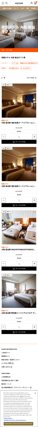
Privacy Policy (8, 418)
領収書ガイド (5, 356)
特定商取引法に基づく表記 (9, 380)
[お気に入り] (34, 85)
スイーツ (16, 8)
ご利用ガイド (5, 353)
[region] (19, 408)
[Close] (35, 393)
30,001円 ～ (27, 68)
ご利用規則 (4, 377)
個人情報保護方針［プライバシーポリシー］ (15, 387)
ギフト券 (9, 50)
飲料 (28, 8)
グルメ (22, 8)
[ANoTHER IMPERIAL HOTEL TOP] (19, 3)
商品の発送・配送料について (10, 360)
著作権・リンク (6, 384)
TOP (2, 50)
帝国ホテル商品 (7, 8)
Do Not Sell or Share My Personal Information (18, 423)
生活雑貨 (33, 8)
